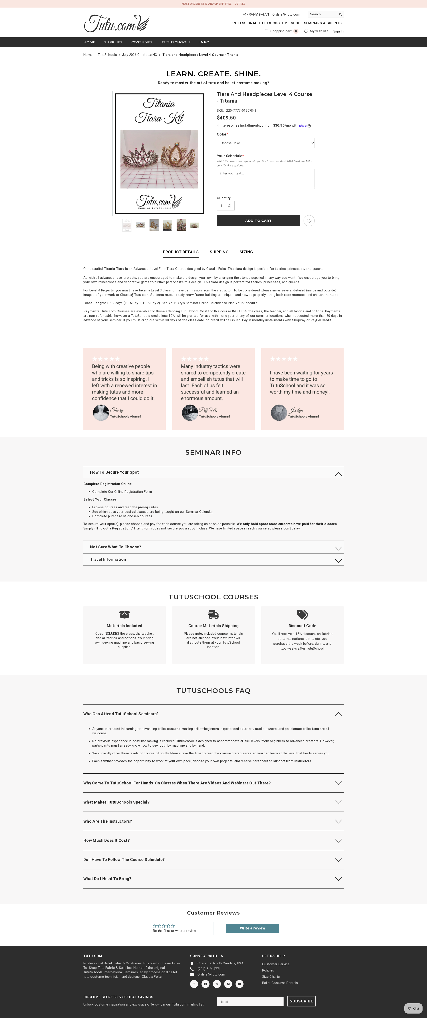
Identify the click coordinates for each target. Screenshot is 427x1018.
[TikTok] (228, 984)
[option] (160, 153)
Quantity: (224, 198)
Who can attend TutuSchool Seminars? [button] (121, 713)
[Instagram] (205, 984)
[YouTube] (240, 984)
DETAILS (240, 3)
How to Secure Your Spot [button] (114, 472)
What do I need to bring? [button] (107, 878)
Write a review (252, 928)
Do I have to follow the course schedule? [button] (124, 859)
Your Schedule (230, 156)
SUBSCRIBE (301, 1001)
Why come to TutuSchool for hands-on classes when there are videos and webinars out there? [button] (177, 783)
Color (226, 134)
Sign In (338, 31)
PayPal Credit (321, 320)
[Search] (326, 14)
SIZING (246, 252)
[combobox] (322, 14)
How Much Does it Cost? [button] (106, 840)
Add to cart (258, 220)
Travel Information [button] (108, 559)
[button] (213, 472)
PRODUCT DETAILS (181, 252)
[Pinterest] (217, 984)
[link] (309, 220)
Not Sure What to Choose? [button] (115, 547)
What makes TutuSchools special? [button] (116, 802)
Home (88, 55)
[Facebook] (194, 984)
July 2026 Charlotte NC (139, 55)
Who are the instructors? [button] (107, 821)
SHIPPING (219, 252)
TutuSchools (107, 55)
